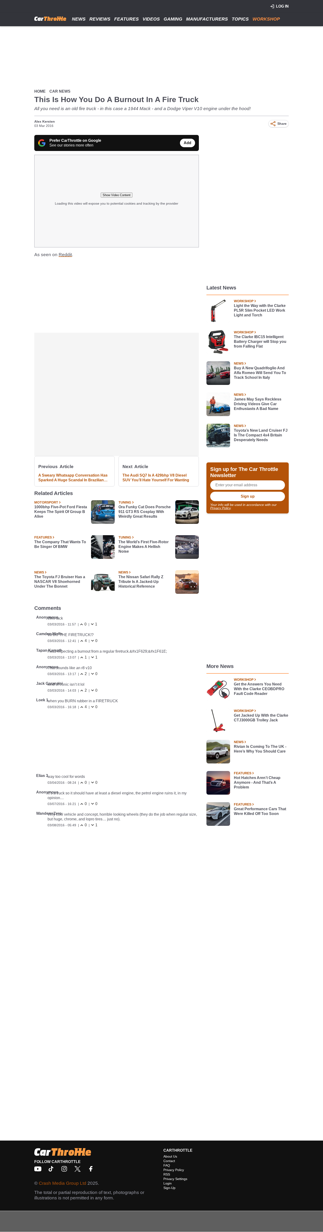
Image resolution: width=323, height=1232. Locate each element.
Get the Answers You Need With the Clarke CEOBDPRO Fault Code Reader (259, 689)
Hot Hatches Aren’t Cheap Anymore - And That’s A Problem (257, 782)
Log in (282, 6)
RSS (166, 1174)
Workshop (266, 19)
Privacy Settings (175, 1178)
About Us (170, 1156)
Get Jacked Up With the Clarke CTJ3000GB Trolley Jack (261, 717)
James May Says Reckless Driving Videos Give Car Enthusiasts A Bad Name (257, 404)
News (79, 19)
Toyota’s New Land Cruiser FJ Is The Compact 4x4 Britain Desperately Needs (261, 435)
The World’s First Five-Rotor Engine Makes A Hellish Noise (143, 546)
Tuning (124, 502)
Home (40, 91)
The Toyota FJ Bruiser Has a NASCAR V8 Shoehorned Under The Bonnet (59, 581)
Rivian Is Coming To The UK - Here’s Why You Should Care (260, 749)
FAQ (166, 1165)
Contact (169, 1161)
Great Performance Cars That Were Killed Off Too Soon (260, 811)
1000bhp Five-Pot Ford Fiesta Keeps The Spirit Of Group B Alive (60, 511)
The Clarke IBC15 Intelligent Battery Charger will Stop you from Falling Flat (260, 341)
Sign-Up (169, 1187)
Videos (151, 19)
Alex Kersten (44, 121)
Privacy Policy (220, 508)
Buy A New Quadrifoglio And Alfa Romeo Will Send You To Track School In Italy (260, 372)
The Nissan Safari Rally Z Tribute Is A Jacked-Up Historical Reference (140, 581)
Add (187, 143)
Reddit (65, 254)
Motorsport (46, 502)
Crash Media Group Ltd (62, 1183)
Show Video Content (117, 195)
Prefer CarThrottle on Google (75, 140)
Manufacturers (207, 19)
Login (167, 1183)
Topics (240, 19)
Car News (59, 91)
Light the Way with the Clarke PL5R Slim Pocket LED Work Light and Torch (260, 310)
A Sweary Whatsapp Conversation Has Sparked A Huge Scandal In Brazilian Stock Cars (73, 477)
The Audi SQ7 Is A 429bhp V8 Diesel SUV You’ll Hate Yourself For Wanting (155, 477)
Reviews (99, 19)
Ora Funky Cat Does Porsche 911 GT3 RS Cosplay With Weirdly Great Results (144, 511)
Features (126, 19)
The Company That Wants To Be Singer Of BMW (60, 544)
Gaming (173, 19)
